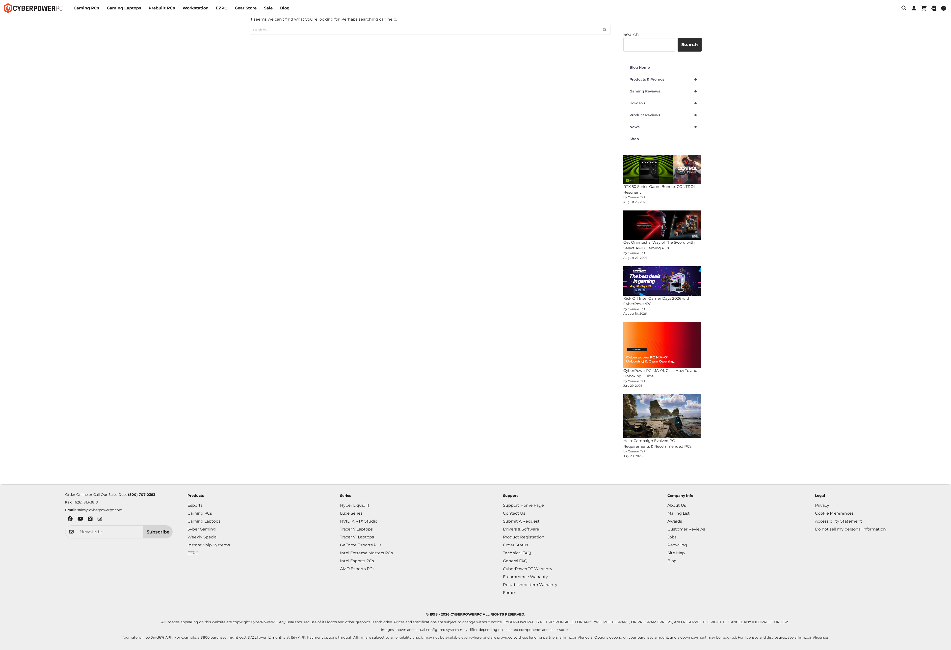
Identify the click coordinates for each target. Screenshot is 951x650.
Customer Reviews (686, 529)
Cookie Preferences (834, 513)
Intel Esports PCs (357, 561)
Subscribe (158, 532)
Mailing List (678, 513)
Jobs (672, 537)
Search (631, 34)
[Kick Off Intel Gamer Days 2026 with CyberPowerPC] (662, 281)
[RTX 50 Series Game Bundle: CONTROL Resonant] (662, 169)
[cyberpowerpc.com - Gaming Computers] (33, 8)
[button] (904, 8)
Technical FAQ (517, 553)
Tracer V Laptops (356, 529)
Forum (509, 592)
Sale (268, 8)
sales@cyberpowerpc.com (100, 510)
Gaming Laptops (124, 8)
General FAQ (515, 561)
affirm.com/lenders (576, 637)
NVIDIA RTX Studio (358, 521)
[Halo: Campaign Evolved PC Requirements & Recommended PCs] (662, 416)
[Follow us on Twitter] (90, 519)
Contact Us (514, 513)
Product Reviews (663, 115)
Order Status (515, 545)
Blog (285, 8)
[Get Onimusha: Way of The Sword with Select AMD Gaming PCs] (662, 225)
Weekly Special (202, 537)
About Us (676, 505)
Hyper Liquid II (354, 505)
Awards (674, 521)
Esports (195, 505)
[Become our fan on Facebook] (70, 519)
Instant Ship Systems (208, 545)
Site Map (676, 553)
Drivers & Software (521, 529)
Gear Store (246, 8)
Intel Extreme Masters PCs (366, 553)
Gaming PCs (86, 8)
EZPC (221, 8)
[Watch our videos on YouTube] (80, 519)
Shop (634, 139)
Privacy (822, 505)
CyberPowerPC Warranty (527, 568)
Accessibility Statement (838, 521)
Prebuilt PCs (162, 8)
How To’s (663, 103)
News (663, 127)
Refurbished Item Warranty (530, 584)
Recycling (677, 545)
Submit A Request (521, 521)
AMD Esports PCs (357, 568)
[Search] (604, 29)
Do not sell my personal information (850, 529)
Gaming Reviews (663, 91)
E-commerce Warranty (525, 576)
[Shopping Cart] (924, 8)
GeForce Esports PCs (360, 545)
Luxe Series (351, 513)
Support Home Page (523, 505)
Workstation (196, 8)
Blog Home (640, 67)
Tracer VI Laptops (357, 537)
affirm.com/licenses (811, 637)
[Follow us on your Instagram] (100, 519)
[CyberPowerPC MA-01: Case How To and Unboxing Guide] (662, 345)
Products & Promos (663, 79)
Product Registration (523, 537)
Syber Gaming (201, 529)
